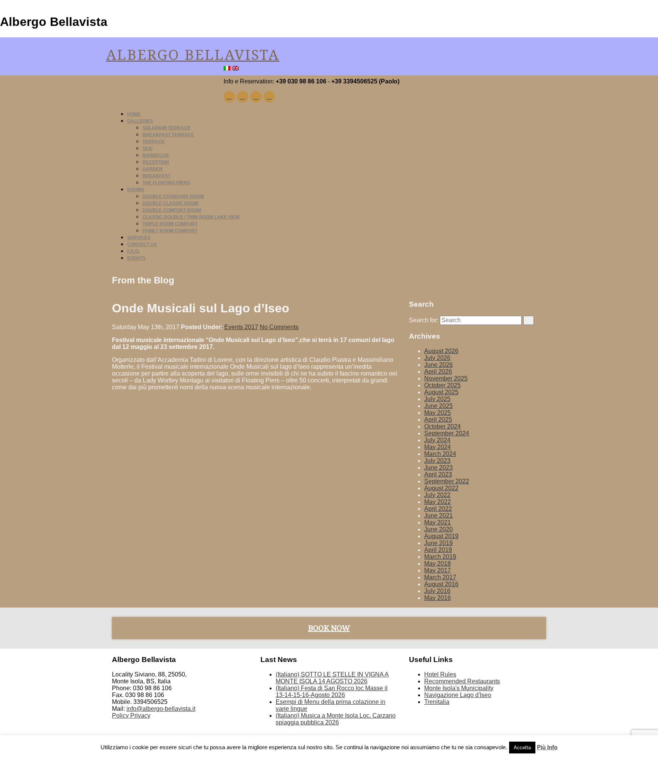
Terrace (153, 141)
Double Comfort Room (171, 210)
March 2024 (440, 454)
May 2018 (437, 563)
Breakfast (156, 176)
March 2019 (440, 556)
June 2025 (438, 406)
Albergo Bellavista (192, 55)
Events (136, 258)
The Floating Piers (166, 183)
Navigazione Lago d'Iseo (457, 695)
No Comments (279, 327)
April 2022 (438, 508)
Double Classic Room (170, 203)
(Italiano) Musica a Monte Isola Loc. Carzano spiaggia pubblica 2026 (336, 719)
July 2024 (437, 440)
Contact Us (142, 244)
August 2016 (441, 584)
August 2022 (441, 488)
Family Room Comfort (170, 230)
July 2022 (437, 495)
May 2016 (437, 598)
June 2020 (438, 529)
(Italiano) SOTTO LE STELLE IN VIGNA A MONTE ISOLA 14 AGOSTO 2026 (332, 677)
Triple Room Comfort (170, 224)
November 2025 (446, 378)
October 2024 (442, 426)
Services (138, 237)
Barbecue (155, 155)
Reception (155, 162)
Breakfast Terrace (168, 135)
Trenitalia (436, 702)
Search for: (423, 320)
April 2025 (438, 419)
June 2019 (438, 543)
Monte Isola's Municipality (459, 688)
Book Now (329, 628)
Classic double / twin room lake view (191, 217)
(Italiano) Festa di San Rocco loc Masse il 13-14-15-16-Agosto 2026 (332, 691)
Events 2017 (241, 327)
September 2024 (446, 433)
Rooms (135, 189)
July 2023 (437, 460)
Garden (152, 169)
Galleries (140, 121)
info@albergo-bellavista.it (160, 708)
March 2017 (440, 577)
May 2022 (437, 502)
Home (134, 114)
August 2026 (441, 351)
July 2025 (437, 399)
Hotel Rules (440, 674)
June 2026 (438, 364)
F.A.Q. (133, 251)
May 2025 (437, 412)
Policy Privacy (131, 715)
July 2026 (437, 358)
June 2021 (438, 515)
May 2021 (437, 522)
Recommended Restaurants (462, 681)
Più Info (547, 747)
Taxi (147, 148)
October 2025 (442, 385)
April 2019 (438, 550)
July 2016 (437, 591)
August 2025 (441, 392)
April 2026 (438, 371)
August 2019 (441, 536)
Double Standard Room (173, 196)
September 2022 (446, 481)
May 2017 (437, 570)
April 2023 (438, 474)
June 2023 (438, 467)
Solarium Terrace (166, 128)
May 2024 (437, 447)
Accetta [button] (522, 747)
